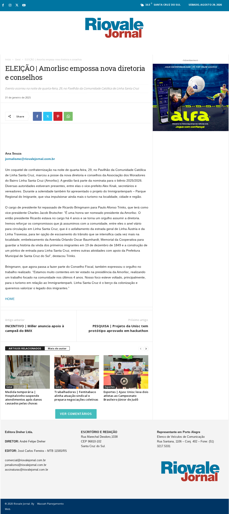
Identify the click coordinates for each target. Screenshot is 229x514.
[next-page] (146, 348)
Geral (18, 59)
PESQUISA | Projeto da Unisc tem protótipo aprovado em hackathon (118, 328)
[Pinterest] (57, 116)
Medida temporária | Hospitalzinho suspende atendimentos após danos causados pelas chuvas (23, 397)
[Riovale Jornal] (114, 28)
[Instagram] (10, 5)
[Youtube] (24, 5)
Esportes (110, 387)
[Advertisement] (76, 139)
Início (8, 59)
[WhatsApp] (68, 116)
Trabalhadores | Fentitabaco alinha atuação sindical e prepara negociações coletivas (76, 395)
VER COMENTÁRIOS (76, 414)
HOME (10, 299)
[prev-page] (140, 348)
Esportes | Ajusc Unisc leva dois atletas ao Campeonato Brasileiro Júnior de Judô (126, 395)
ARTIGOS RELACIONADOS (25, 348)
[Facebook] (3, 5)
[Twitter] (17, 5)
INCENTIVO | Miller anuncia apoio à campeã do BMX (34, 328)
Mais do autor (57, 348)
